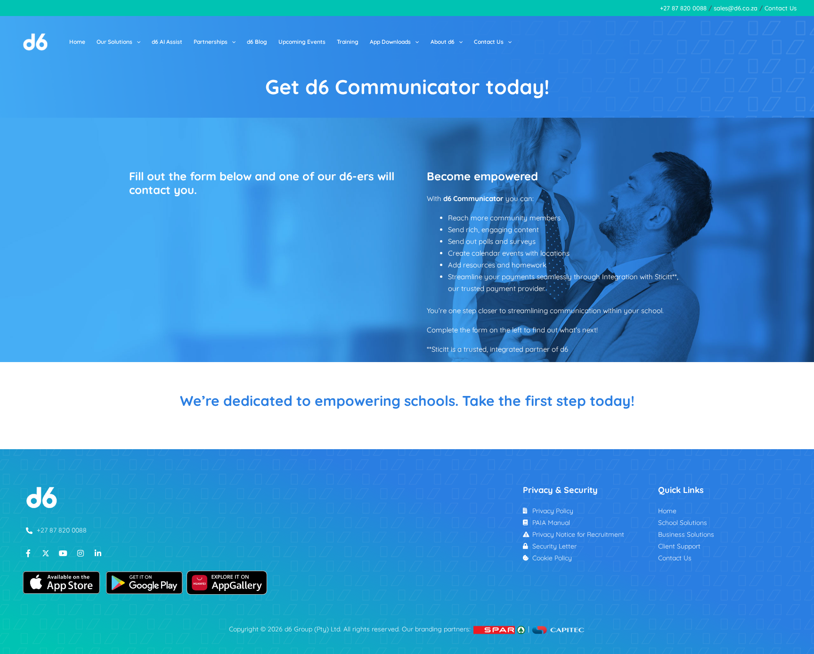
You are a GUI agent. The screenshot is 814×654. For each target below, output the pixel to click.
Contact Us (781, 8)
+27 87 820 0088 (683, 8)
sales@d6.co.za (735, 8)
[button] (136, 42)
